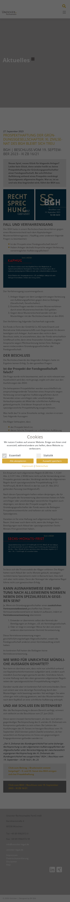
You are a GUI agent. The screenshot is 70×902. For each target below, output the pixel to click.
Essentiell (15, 455)
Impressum (27, 465)
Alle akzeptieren (18, 460)
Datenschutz (42, 465)
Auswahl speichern (52, 460)
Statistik (48, 455)
